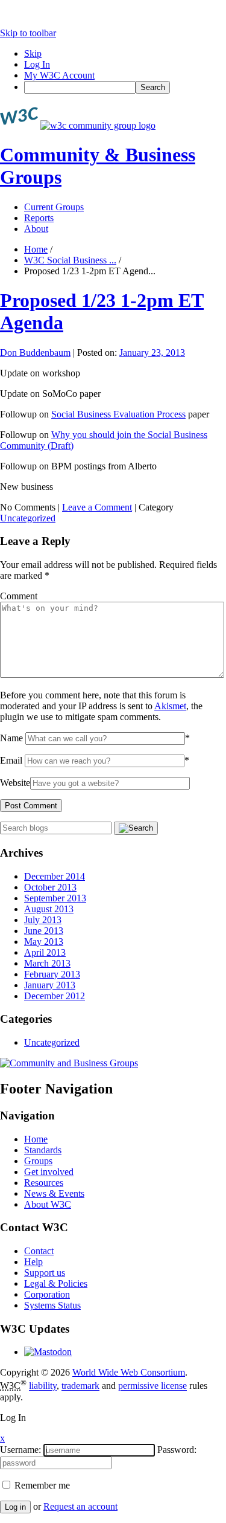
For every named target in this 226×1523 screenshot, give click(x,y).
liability (43, 1386)
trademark (80, 1386)
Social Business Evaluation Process (118, 414)
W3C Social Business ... (70, 260)
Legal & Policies (55, 1283)
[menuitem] (125, 87)
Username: (20, 1449)
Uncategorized (27, 518)
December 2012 (54, 996)
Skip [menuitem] (33, 53)
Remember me (41, 1485)
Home (36, 249)
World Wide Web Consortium (128, 1372)
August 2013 (49, 909)
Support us (44, 1272)
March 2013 (47, 963)
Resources (43, 1182)
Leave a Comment (97, 507)
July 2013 (42, 920)
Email (11, 760)
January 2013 (49, 985)
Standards (42, 1150)
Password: (176, 1449)
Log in (15, 1507)
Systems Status (52, 1305)
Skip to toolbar (28, 33)
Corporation (47, 1294)
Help (33, 1262)
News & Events (54, 1193)
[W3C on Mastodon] (48, 1352)
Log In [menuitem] (37, 64)
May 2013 (43, 941)
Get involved (49, 1172)
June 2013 (43, 931)
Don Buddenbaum (35, 352)
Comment (18, 596)
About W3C (47, 1204)
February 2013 (52, 974)
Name (11, 738)
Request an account (80, 1506)
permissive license (152, 1386)
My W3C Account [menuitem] (59, 75)
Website (15, 783)
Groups (38, 1161)
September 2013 (55, 898)
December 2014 (54, 876)
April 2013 (45, 952)
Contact (39, 1251)
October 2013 (50, 887)
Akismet (170, 706)
